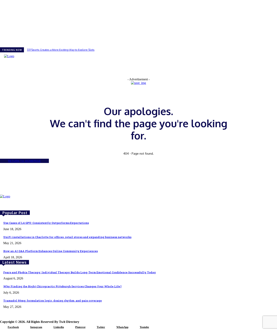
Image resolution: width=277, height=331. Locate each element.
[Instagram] (25, 327)
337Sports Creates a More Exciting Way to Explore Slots (60, 49)
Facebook (13, 327)
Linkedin (59, 327)
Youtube (144, 327)
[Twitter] (91, 327)
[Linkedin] (48, 327)
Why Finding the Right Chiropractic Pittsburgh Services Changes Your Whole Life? (62, 286)
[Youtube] (134, 327)
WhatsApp (122, 327)
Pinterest (80, 327)
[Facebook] (2, 327)
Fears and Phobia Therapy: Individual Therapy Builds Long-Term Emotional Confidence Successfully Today (79, 272)
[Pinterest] (70, 327)
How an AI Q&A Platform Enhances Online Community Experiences (50, 251)
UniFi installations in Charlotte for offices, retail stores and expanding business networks (67, 237)
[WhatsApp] (111, 327)
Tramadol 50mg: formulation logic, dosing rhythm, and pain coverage (52, 300)
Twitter (101, 327)
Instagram (36, 327)
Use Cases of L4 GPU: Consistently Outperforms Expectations (46, 223)
